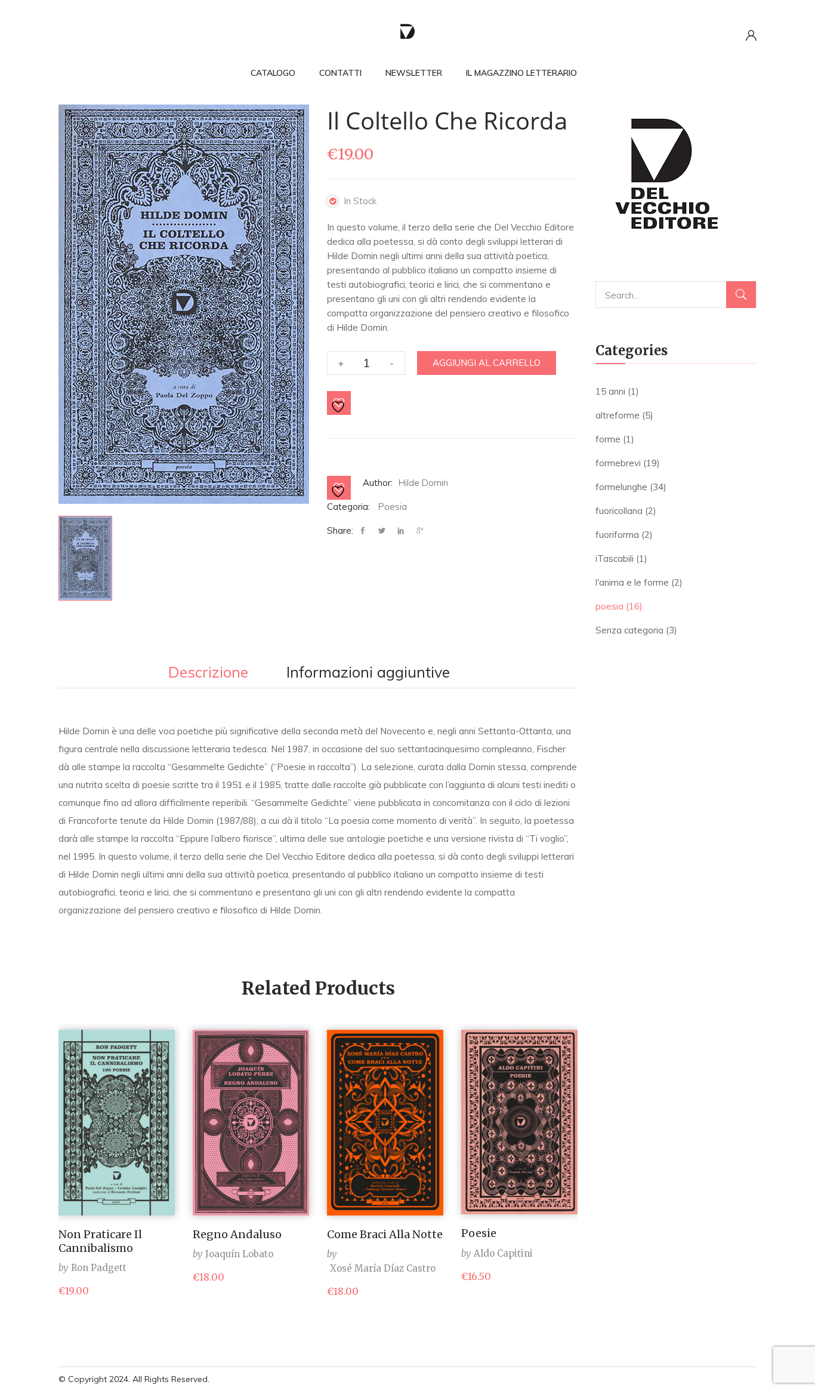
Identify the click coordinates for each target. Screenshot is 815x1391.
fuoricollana (619, 510)
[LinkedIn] (400, 531)
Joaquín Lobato (239, 1254)
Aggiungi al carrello (487, 362)
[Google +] (420, 531)
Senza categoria (629, 630)
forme (607, 439)
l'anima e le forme (632, 582)
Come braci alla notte (385, 1234)
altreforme (617, 415)
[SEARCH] (741, 294)
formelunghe (621, 487)
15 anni (610, 391)
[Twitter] (381, 531)
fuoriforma (617, 534)
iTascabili (614, 558)
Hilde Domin (423, 482)
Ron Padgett (98, 1267)
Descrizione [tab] (208, 672)
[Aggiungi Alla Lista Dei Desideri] (339, 404)
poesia (392, 506)
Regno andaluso (237, 1234)
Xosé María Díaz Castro (383, 1268)
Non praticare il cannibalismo (100, 1241)
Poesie (478, 1233)
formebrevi (618, 463)
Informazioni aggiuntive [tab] (368, 672)
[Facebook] (365, 531)
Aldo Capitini (503, 1253)
